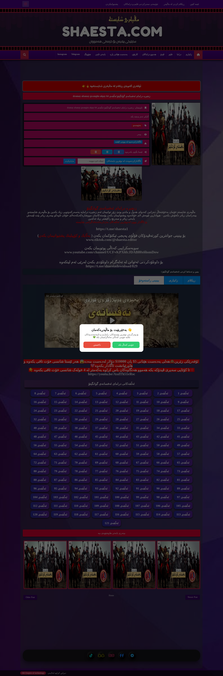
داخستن (97, 344)
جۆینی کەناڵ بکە (126, 344)
